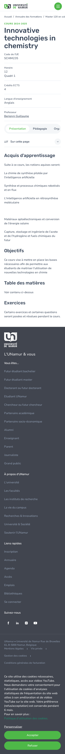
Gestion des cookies (15, 655)
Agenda (9, 568)
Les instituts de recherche (21, 499)
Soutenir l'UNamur (16, 533)
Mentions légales (14, 648)
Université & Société (17, 524)
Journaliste (11, 455)
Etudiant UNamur (15, 396)
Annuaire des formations (28, 16)
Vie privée (36, 648)
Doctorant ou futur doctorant (22, 388)
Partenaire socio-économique (23, 421)
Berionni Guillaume (16, 116)
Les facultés (12, 491)
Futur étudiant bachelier (19, 371)
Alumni (9, 430)
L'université (11, 482)
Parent (8, 447)
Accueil (8, 16)
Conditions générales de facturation (24, 663)
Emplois (9, 585)
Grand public (12, 463)
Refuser (33, 746)
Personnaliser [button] (13, 727)
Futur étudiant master (18, 380)
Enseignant (11, 438)
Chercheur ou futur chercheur (23, 405)
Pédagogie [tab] (40, 129)
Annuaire (10, 560)
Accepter (32, 735)
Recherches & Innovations (21, 516)
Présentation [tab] (17, 129)
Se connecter (12, 602)
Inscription (11, 552)
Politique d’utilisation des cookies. (26, 718)
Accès (8, 577)
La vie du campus (15, 507)
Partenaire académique (19, 413)
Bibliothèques (13, 593)
